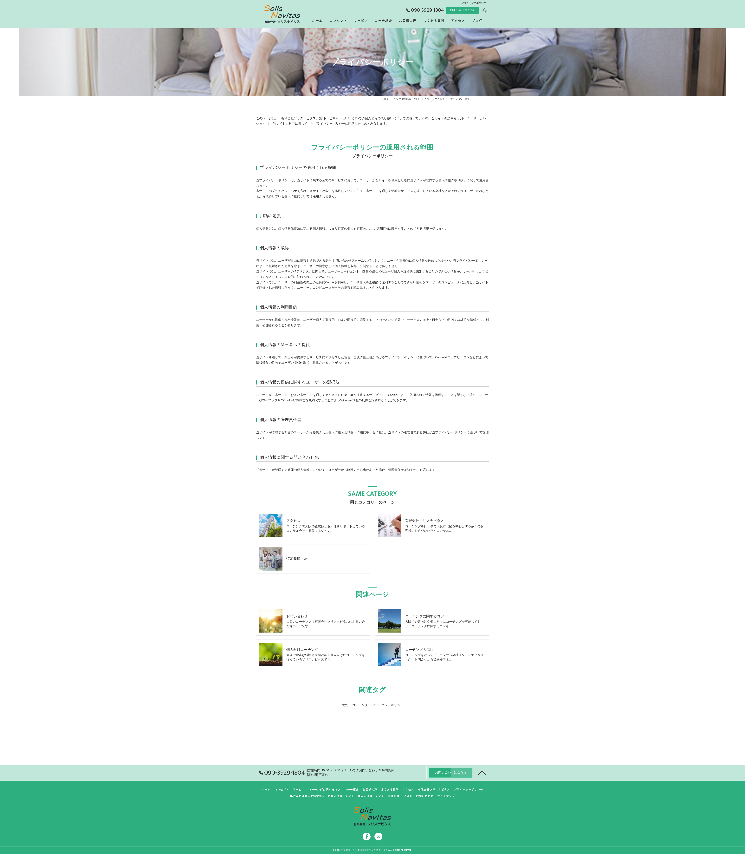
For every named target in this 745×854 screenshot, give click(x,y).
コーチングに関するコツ (324, 789)
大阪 (345, 705)
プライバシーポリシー (387, 705)
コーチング (360, 705)
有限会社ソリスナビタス (434, 789)
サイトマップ (446, 796)
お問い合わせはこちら (462, 10)
